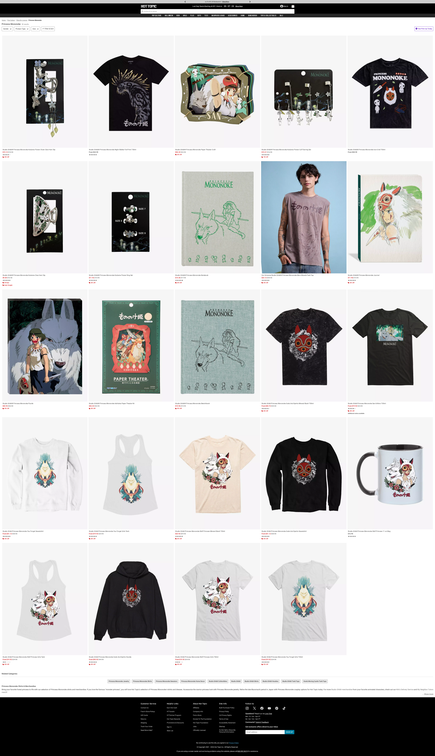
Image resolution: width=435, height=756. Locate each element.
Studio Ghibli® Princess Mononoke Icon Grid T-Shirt (366, 149)
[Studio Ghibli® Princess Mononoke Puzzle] (45, 345)
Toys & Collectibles (268, 15)
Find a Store (197, 715)
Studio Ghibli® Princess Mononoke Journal (363, 275)
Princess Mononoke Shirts (142, 681)
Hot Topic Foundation (200, 723)
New (178, 15)
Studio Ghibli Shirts (251, 681)
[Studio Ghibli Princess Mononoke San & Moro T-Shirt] (390, 345)
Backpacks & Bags (218, 15)
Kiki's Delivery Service (404, 689)
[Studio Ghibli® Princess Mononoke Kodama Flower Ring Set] (131, 217)
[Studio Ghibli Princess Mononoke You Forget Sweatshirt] (45, 473)
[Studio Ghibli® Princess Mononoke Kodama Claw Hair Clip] (45, 217)
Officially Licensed (199, 730)
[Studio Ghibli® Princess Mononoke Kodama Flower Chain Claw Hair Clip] (45, 92)
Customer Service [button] (148, 704)
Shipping (144, 723)
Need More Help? (147, 730)
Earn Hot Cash (172, 708)
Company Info (198, 711)
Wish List (170, 731)
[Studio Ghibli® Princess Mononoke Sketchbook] (217, 345)
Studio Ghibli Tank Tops (290, 681)
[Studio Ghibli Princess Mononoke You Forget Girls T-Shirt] (304, 599)
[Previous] (185, 2)
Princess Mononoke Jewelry (119, 681)
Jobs (195, 726)
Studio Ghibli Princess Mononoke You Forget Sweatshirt (23, 531)
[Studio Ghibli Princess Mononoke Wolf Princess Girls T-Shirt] (217, 599)
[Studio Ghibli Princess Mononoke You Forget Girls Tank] (131, 473)
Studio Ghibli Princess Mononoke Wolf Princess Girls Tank (24, 657)
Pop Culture (156, 15)
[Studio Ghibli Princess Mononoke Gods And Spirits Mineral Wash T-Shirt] (304, 345)
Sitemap (222, 726)
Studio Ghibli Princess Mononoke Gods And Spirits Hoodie (110, 657)
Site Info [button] (223, 704)
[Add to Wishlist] (85, 37)
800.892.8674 (243, 751)
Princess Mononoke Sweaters (166, 681)
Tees (206, 15)
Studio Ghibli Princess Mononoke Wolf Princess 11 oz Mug (369, 531)
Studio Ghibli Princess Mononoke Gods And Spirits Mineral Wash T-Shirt (288, 403)
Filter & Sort (49, 29)
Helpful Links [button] (172, 704)
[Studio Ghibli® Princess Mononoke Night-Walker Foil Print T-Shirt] (131, 92)
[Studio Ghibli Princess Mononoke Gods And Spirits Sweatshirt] (304, 473)
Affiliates (196, 708)
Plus (192, 15)
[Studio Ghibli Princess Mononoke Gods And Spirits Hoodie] (131, 599)
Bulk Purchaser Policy (226, 708)
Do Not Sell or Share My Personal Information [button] (227, 731)
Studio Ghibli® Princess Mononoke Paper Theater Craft (195, 149)
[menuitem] (292, 6)
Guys (199, 15)
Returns (143, 719)
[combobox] (217, 11)
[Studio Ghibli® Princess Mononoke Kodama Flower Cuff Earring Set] (304, 92)
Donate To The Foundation (202, 719)
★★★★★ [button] (6, 155)
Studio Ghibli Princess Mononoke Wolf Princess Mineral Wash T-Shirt (200, 531)
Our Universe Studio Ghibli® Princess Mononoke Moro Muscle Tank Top (288, 275)
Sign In (169, 727)
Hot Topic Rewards (173, 719)
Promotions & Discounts (175, 723)
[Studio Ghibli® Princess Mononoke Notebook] (217, 217)
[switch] (423, 28)
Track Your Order (147, 726)
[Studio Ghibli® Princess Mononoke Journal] (390, 217)
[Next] (250, 2)
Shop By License (21, 20)
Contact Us (145, 708)
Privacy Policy (224, 711)
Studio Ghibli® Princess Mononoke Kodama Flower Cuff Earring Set (286, 149)
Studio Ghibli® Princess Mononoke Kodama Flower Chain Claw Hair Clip (29, 149)
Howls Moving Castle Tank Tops (315, 681)
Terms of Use (223, 719)
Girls (185, 15)
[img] (247, 708)
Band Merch (252, 15)
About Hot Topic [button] (200, 704)
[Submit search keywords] (142, 11)
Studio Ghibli (236, 681)
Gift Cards (144, 715)
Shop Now (227, 1)
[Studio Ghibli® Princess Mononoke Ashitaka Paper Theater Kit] (131, 345)
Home (243, 15)
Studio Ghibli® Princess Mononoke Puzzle (18, 403)
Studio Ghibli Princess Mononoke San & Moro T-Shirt (367, 403)
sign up (289, 732)
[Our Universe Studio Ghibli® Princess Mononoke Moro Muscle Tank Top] (304, 217)
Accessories (232, 15)
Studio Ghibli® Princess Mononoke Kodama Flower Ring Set (111, 275)
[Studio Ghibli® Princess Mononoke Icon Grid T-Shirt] (390, 92)
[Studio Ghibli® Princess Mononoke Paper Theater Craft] (217, 92)
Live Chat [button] (268, 714)
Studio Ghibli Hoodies (270, 681)
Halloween (169, 15)
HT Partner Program (174, 715)
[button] (284, 6)
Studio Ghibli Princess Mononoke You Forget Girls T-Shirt (282, 657)
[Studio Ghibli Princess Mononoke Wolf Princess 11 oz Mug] (390, 473)
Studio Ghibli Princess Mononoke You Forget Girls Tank (109, 531)
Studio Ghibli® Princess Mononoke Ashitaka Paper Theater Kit (112, 403)
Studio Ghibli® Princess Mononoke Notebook (191, 275)
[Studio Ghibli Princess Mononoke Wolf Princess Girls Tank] (45, 599)
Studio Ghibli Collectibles (218, 681)
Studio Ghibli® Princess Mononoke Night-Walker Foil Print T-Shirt (112, 149)
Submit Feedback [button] (262, 722)
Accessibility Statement (227, 723)
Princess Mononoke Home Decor (193, 681)
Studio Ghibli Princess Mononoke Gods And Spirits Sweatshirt (284, 531)
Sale (281, 15)
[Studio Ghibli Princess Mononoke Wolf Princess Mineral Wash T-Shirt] (217, 473)
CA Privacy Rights (225, 715)
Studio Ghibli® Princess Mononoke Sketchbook (192, 403)
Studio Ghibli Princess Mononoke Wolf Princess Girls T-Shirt (197, 657)
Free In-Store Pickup (148, 711)
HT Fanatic (171, 711)
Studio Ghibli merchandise (341, 689)
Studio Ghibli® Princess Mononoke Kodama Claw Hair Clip (24, 275)
